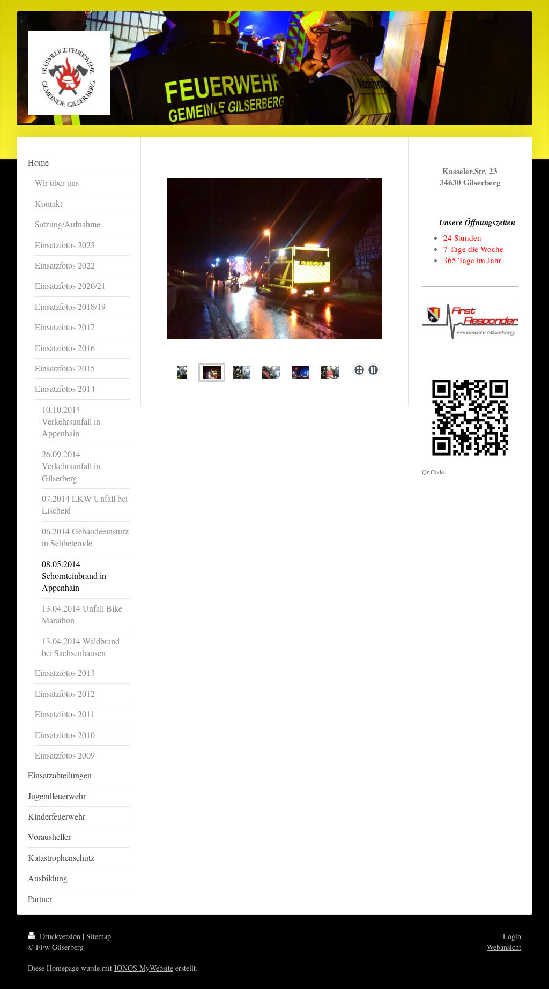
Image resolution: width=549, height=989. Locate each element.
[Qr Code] (470, 417)
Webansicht (504, 947)
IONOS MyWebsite (143, 968)
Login (512, 936)
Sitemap (98, 936)
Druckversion (60, 936)
